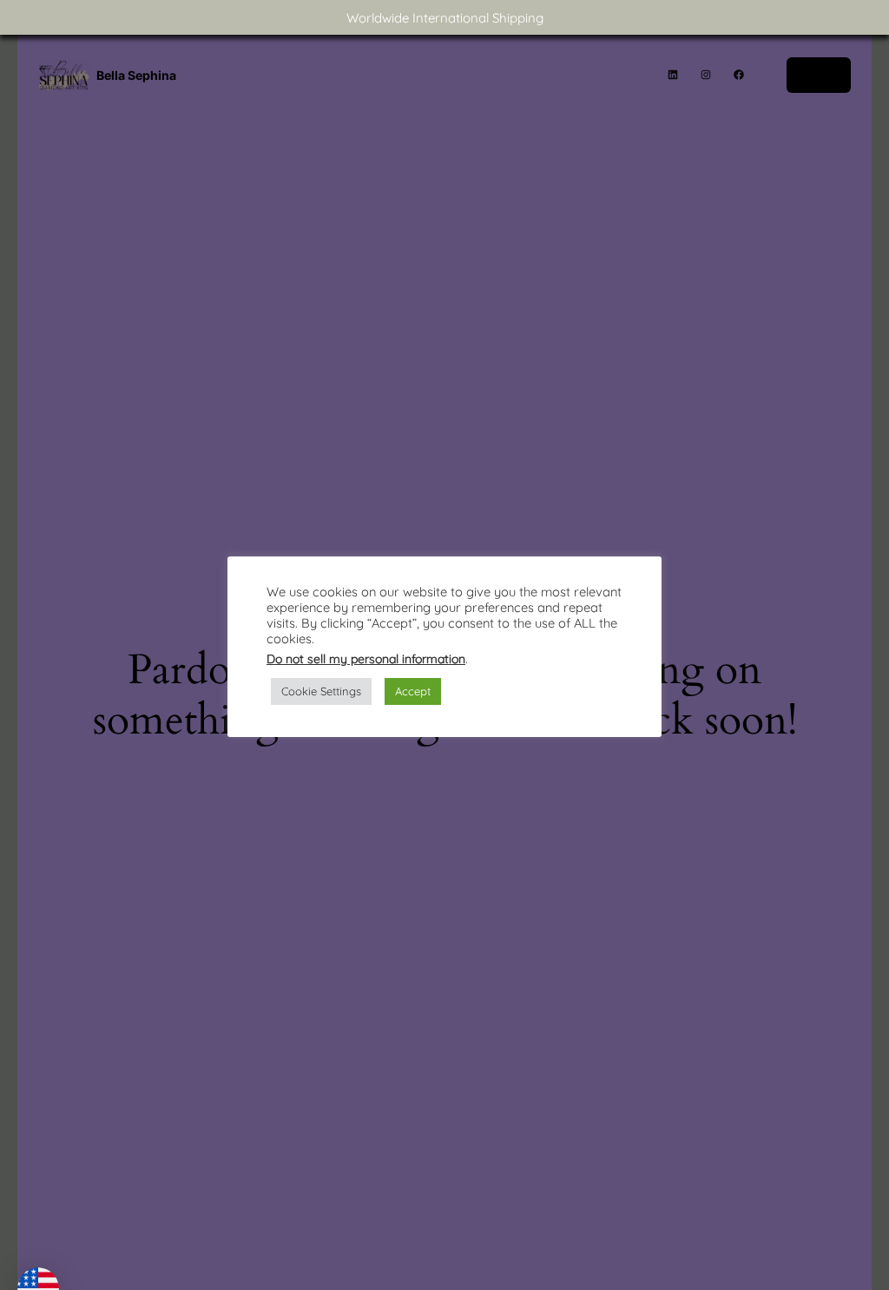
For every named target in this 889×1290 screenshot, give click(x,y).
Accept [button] (413, 691)
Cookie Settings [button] (321, 691)
